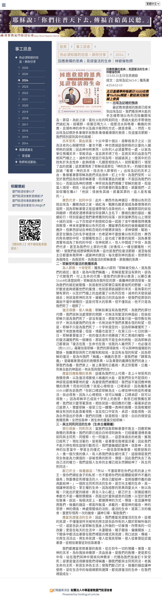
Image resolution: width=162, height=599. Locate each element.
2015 (25, 137)
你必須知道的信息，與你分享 (29, 59)
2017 (25, 124)
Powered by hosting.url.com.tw (81, 594)
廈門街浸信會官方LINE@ (27, 205)
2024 (25, 80)
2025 (25, 74)
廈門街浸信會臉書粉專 (26, 201)
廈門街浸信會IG (21, 191)
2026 (25, 68)
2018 (25, 118)
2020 (25, 105)
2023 (25, 86)
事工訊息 (83, 46)
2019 (25, 112)
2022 (25, 93)
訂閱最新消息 (61, 590)
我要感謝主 (26, 149)
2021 (25, 99)
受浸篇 (26, 156)
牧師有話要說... (28, 162)
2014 (25, 143)
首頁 (63, 46)
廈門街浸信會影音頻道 (26, 196)
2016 (25, 130)
